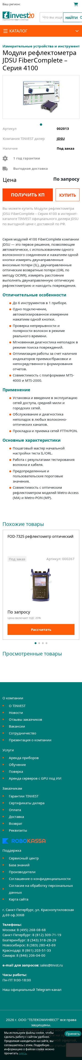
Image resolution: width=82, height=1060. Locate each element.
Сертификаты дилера (26, 803)
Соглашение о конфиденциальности (40, 878)
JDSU (61, 138)
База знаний (19, 865)
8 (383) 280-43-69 (41, 945)
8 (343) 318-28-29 (41, 940)
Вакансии (17, 726)
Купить (67, 195)
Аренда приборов (24, 757)
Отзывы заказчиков (25, 719)
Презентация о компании (30, 740)
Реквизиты (18, 830)
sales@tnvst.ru (51, 965)
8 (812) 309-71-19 (46, 934)
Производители (22, 871)
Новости (16, 712)
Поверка (16, 771)
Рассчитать (41, 629)
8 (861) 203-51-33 (36, 950)
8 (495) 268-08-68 (31, 929)
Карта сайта (18, 899)
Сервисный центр (24, 858)
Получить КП (28, 195)
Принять (73, 1033)
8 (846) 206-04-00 (30, 955)
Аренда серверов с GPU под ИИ (35, 778)
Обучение (17, 764)
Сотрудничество (22, 733)
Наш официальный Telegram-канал (32, 989)
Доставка (16, 816)
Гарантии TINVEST (23, 796)
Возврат (15, 823)
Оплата (15, 809)
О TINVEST (17, 705)
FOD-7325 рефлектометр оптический (40, 537)
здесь (22, 1053)
